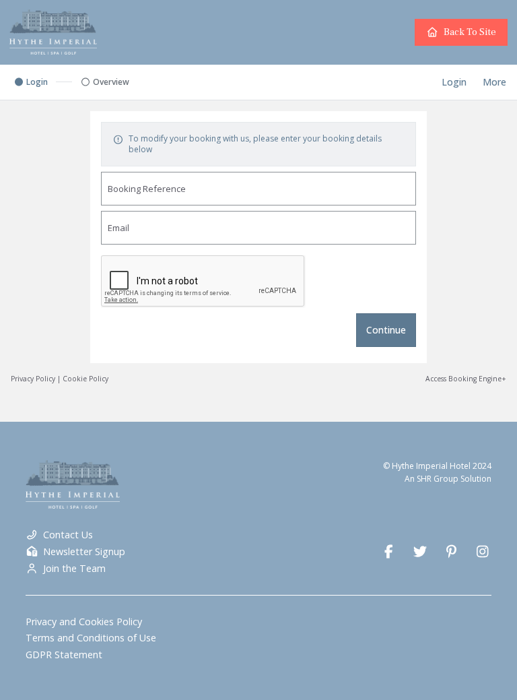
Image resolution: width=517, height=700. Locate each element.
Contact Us (68, 535)
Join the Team (74, 568)
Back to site (470, 32)
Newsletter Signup (84, 552)
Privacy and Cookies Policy (84, 622)
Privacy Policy (33, 378)
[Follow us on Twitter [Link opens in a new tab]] (419, 552)
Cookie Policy (85, 378)
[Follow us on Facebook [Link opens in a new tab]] (388, 552)
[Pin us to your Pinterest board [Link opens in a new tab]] (451, 552)
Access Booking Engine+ (465, 378)
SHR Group (437, 478)
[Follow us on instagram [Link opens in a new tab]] (483, 552)
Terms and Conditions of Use (91, 638)
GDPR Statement (64, 655)
